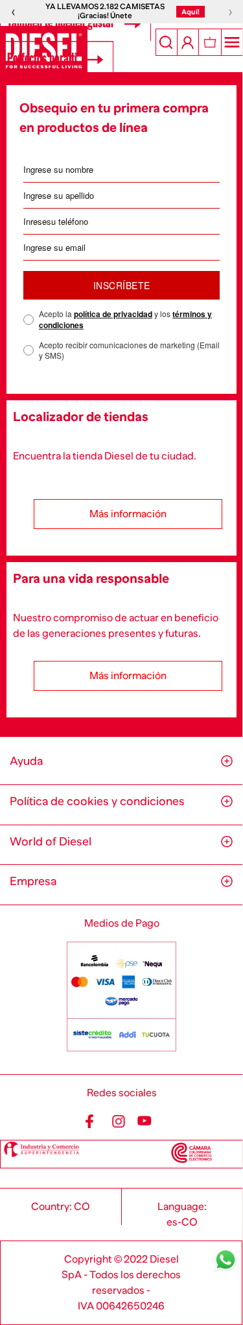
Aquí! (190, 12)
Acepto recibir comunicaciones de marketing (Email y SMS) (129, 350)
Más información (128, 514)
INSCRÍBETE (121, 285)
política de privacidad (113, 314)
